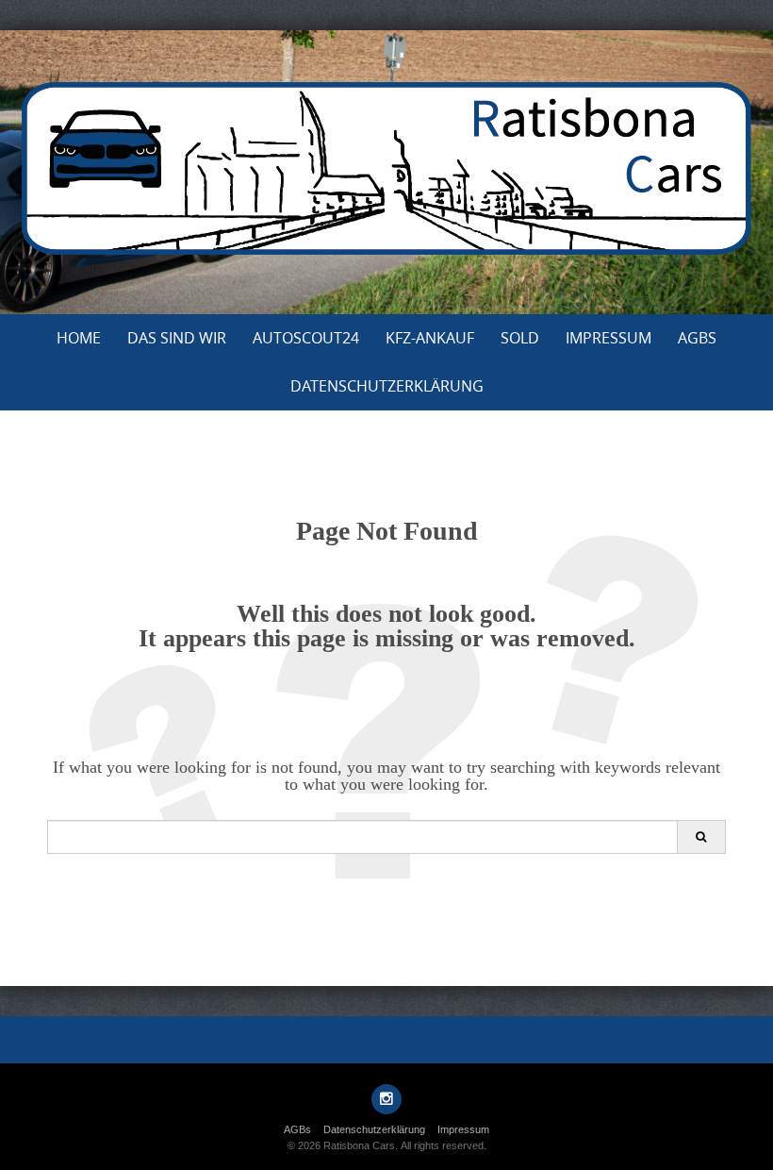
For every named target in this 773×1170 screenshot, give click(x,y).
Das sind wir (176, 337)
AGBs (697, 337)
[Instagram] (386, 1099)
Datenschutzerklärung (387, 386)
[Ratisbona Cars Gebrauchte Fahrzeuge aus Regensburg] (386, 168)
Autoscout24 (306, 337)
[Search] (701, 837)
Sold (520, 337)
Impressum (608, 337)
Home (79, 337)
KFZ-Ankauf (430, 337)
